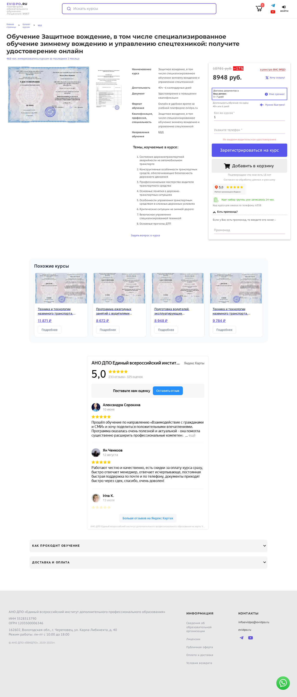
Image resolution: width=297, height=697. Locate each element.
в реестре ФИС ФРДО (272, 69)
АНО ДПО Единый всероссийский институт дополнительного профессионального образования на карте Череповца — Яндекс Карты (149, 526)
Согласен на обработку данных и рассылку (249, 179)
